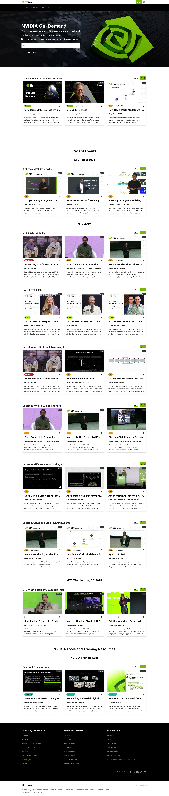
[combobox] (52, 46)
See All (136, 78)
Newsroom (68, 735)
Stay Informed (69, 752)
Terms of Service (56, 790)
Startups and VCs (113, 748)
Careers (24, 764)
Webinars (67, 748)
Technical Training (113, 756)
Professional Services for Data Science (121, 760)
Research (24, 752)
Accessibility (68, 790)
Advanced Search (54, 8)
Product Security (96, 790)
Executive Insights (113, 743)
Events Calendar (70, 756)
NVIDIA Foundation (28, 748)
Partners (110, 739)
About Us (24, 735)
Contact (106, 790)
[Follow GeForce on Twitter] (141, 772)
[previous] (141, 78)
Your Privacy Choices (40, 790)
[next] (144, 78)
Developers (111, 735)
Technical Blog (69, 743)
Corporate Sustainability (30, 756)
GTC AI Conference (71, 760)
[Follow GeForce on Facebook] (130, 772)
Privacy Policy (26, 790)
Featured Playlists (32, 8)
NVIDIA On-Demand (71, 764)
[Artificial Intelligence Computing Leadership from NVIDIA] (26, 2)
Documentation (112, 752)
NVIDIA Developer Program (68, 39)
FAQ (43, 8)
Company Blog (69, 739)
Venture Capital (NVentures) (31, 743)
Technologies (26, 760)
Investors (24, 739)
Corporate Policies (81, 790)
